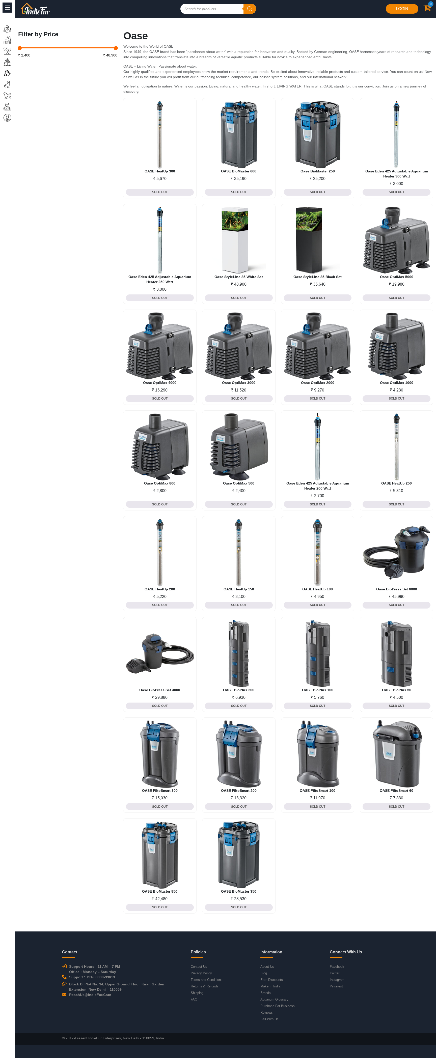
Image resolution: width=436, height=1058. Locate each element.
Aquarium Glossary (274, 999)
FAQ (194, 999)
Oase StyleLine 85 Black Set (317, 277)
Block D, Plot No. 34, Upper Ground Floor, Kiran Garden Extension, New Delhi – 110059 (116, 986)
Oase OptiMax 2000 (317, 383)
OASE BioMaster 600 (238, 171)
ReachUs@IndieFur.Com (90, 995)
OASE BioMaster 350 (238, 891)
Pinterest (336, 986)
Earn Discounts (271, 980)
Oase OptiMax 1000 (396, 383)
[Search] (249, 9)
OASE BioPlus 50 (396, 690)
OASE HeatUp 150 (239, 589)
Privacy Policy (201, 973)
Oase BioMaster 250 (318, 171)
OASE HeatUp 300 (160, 171)
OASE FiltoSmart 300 (160, 791)
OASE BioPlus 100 (317, 690)
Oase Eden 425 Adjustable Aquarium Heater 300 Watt (396, 173)
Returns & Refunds (205, 986)
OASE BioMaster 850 (159, 891)
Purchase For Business (277, 1006)
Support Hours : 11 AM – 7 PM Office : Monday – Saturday (94, 969)
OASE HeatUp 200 (160, 589)
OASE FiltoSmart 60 (396, 791)
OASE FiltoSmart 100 (317, 791)
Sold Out (160, 192)
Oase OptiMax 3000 (238, 383)
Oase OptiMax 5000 (396, 277)
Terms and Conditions (207, 980)
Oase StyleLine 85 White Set (238, 277)
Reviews (266, 1012)
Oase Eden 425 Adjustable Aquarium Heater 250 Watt (159, 279)
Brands (265, 993)
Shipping (197, 993)
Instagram (337, 980)
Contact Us (199, 967)
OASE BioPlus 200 (238, 690)
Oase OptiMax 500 (238, 483)
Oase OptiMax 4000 (159, 383)
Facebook (337, 967)
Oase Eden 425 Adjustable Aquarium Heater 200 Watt (317, 485)
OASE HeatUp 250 (396, 483)
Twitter (334, 973)
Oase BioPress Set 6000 (396, 589)
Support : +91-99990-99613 (92, 977)
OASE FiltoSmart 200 (239, 791)
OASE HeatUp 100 (317, 589)
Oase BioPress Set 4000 (159, 690)
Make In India (270, 986)
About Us (267, 967)
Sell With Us (269, 1019)
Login (402, 9)
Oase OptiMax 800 (159, 483)
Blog (263, 973)
